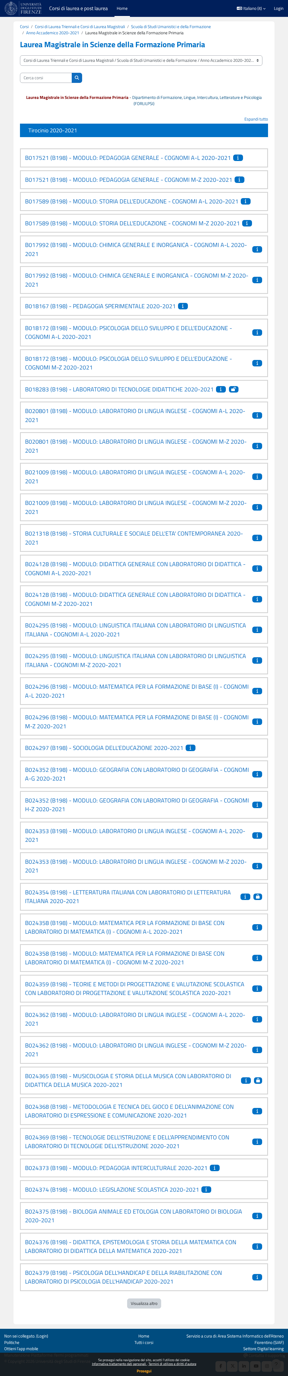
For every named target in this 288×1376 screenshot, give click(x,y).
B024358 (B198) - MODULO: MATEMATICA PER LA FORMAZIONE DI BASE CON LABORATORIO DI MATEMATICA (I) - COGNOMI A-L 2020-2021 (124, 927)
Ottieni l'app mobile (21, 1348)
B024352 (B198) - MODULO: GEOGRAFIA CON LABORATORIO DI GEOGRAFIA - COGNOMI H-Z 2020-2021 (137, 805)
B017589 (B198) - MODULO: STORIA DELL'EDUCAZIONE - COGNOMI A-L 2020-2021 (131, 201)
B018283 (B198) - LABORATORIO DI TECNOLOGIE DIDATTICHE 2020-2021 (119, 389)
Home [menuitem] (122, 8)
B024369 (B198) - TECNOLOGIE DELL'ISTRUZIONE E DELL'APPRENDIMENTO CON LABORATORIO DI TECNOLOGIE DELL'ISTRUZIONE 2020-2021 (127, 1142)
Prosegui (144, 1371)
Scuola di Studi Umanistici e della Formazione (171, 26)
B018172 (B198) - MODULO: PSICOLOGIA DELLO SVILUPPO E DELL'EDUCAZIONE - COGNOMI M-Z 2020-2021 (128, 363)
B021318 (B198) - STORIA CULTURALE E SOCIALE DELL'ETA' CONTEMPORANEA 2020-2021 (134, 538)
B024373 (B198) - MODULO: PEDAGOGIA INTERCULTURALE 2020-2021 (116, 1167)
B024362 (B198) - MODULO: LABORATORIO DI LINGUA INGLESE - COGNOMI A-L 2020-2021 (135, 1019)
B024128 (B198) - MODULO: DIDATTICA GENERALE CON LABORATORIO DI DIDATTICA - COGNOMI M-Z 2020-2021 (135, 599)
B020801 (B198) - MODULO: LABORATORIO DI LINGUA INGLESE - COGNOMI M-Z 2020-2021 (136, 446)
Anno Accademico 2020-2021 (52, 33)
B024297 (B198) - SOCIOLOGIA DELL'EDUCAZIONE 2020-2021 (104, 747)
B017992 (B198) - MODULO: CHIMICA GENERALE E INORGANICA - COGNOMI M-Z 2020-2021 (136, 280)
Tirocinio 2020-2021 (52, 130)
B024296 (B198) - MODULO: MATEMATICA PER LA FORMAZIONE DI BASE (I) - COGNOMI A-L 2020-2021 (137, 691)
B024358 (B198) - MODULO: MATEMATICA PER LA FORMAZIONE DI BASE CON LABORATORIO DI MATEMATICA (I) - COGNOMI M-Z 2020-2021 (124, 958)
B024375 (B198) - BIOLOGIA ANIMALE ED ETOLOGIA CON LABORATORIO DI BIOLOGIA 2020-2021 (133, 1216)
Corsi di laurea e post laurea (78, 8)
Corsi (24, 26)
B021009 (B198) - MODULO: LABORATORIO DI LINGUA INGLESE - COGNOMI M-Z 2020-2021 (136, 507)
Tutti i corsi (143, 1342)
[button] (251, 8)
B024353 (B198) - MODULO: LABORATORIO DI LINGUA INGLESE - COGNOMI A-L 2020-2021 (135, 835)
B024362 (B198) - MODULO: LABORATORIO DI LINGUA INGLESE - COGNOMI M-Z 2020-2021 (136, 1050)
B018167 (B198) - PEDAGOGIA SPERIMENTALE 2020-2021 (100, 306)
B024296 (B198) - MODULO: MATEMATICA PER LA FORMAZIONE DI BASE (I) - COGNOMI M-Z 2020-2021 (137, 722)
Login (279, 8)
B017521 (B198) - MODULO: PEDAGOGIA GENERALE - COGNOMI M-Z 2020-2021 (128, 179)
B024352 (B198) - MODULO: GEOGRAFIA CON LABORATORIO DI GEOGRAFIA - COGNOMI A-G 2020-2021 (137, 774)
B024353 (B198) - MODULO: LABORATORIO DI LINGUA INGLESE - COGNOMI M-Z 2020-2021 (136, 866)
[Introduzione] (238, 157)
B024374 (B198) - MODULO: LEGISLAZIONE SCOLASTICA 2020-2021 (112, 1189)
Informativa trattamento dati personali (119, 1363)
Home (143, 1336)
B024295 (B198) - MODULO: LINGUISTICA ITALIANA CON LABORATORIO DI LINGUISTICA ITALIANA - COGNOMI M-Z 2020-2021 (135, 660)
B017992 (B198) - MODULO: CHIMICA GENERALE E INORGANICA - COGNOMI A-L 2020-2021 (136, 249)
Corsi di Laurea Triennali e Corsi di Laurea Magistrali (80, 26)
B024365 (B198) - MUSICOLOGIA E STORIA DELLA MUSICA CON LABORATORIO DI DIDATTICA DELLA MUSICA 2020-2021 (128, 1080)
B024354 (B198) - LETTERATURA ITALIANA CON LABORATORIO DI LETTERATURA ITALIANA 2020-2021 (128, 897)
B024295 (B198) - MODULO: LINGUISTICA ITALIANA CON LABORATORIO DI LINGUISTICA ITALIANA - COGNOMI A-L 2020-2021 (135, 630)
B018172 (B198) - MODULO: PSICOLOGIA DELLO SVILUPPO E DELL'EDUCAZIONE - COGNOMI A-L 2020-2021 (128, 332)
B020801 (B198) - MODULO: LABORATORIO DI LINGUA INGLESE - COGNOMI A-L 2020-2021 (135, 415)
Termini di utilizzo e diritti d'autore (172, 1363)
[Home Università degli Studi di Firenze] (23, 8)
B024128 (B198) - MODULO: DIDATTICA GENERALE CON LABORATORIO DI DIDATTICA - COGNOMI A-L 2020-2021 (135, 568)
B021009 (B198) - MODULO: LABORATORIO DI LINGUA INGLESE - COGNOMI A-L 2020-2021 (135, 477)
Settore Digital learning (263, 1348)
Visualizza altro (144, 1303)
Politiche (11, 1342)
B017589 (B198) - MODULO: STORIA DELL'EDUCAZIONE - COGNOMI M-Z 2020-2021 (132, 223)
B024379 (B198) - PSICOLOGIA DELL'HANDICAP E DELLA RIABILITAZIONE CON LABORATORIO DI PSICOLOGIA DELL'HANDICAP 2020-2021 (123, 1277)
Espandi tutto (256, 119)
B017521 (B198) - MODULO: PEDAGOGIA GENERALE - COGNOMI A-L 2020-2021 (128, 157)
